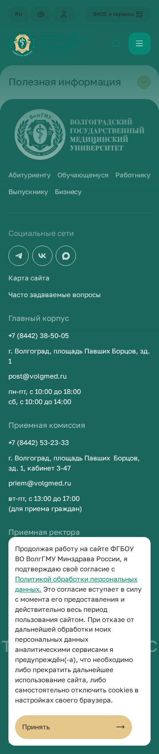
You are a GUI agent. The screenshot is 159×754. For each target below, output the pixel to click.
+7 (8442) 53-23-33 (38, 442)
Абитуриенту (29, 175)
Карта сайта (28, 278)
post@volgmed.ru (37, 376)
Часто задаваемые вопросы (54, 294)
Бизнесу (68, 191)
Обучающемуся (83, 175)
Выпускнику (28, 191)
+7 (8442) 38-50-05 (38, 335)
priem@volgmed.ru (39, 483)
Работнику (132, 175)
